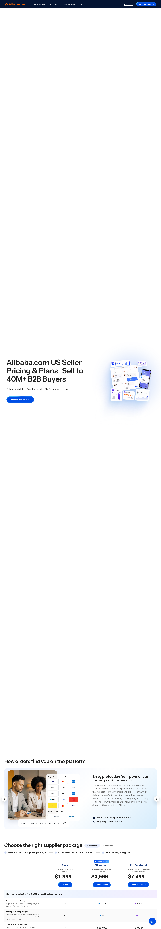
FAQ (82, 4)
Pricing (53, 4)
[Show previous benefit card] (4, 799)
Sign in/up (128, 4)
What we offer (38, 4)
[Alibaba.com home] (15, 4)
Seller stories (68, 4)
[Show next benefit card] (157, 799)
